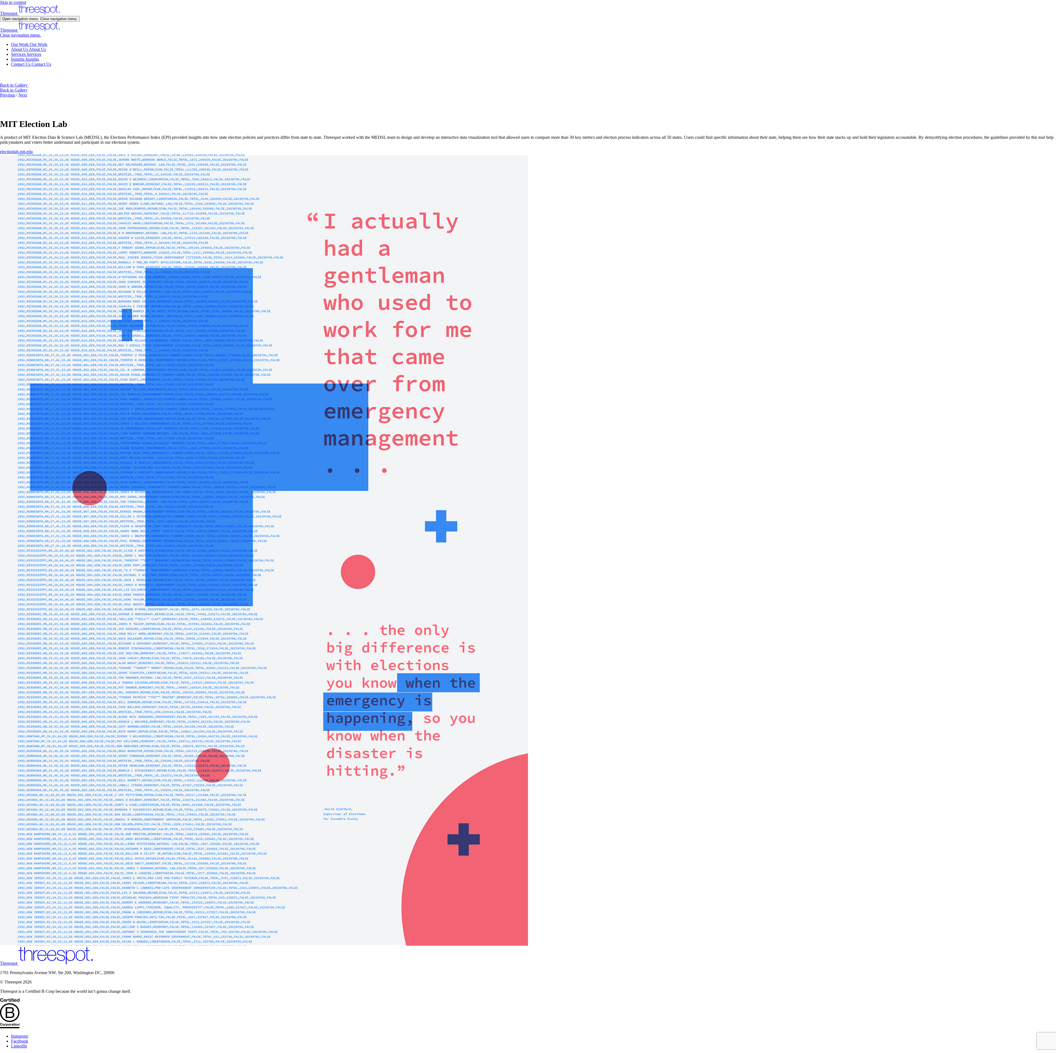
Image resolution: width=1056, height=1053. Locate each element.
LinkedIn (19, 1046)
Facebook (19, 1041)
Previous (7, 95)
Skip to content (13, 2)
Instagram (19, 1036)
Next (22, 95)
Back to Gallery (14, 90)
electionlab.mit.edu (16, 151)
